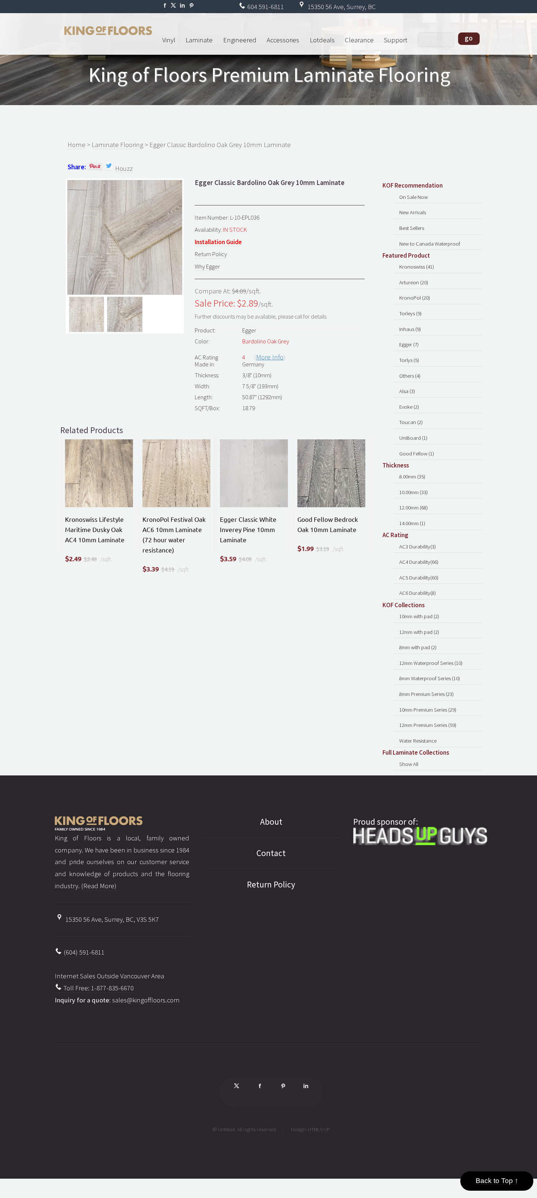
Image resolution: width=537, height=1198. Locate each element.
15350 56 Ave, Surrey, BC (341, 7)
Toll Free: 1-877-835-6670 (98, 988)
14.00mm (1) (412, 523)
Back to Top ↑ (497, 1180)
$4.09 (245, 559)
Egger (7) (409, 344)
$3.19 (322, 549)
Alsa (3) (407, 391)
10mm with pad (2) (419, 616)
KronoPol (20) (414, 297)
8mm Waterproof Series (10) (429, 678)
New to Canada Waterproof (429, 243)
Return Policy (211, 254)
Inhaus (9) (410, 328)
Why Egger (207, 266)
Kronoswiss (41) (416, 266)
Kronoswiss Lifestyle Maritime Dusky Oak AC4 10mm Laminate (95, 529)
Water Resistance (418, 740)
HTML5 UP (319, 1129)
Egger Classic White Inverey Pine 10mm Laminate (248, 529)
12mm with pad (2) (419, 631)
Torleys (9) (410, 313)
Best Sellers (411, 227)
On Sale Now (413, 196)
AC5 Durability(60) (418, 577)
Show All (408, 763)
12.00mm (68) (413, 507)
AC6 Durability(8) (417, 592)
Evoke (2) (409, 406)
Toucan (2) (411, 422)
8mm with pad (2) (418, 647)
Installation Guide (218, 242)
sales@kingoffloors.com (146, 1000)
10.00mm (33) (413, 492)
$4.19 (167, 569)
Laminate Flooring (117, 144)
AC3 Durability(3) (417, 546)
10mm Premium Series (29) (427, 709)
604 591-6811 (265, 7)
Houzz (124, 168)
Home (76, 144)
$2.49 (90, 559)
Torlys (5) (409, 360)
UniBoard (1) (413, 437)
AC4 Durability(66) (418, 561)
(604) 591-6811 (83, 952)
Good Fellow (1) (416, 453)
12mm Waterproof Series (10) (430, 662)
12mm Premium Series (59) (427, 724)
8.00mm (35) (412, 476)
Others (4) (409, 375)
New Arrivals (412, 212)
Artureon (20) (413, 282)
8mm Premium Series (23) (426, 693)
